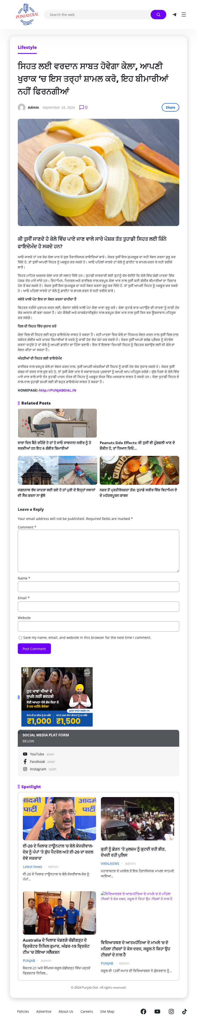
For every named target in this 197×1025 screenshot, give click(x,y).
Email (24, 598)
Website (24, 617)
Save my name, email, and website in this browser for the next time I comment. (87, 637)
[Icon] (143, 1011)
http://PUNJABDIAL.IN (57, 390)
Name (24, 578)
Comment (27, 527)
